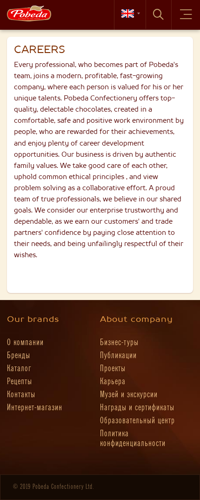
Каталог (19, 368)
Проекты (113, 368)
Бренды (18, 355)
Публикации (118, 355)
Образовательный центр (137, 420)
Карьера (113, 381)
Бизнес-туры (119, 342)
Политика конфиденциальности (133, 438)
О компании (25, 342)
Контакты (21, 394)
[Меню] (186, 15)
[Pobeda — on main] (29, 13)
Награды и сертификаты (137, 407)
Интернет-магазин (34, 407)
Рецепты (19, 381)
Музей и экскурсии (129, 394)
